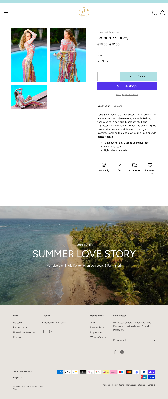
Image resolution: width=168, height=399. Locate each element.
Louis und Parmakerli (108, 32)
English (16, 377)
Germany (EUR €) (21, 371)
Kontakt (17, 337)
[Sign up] (153, 340)
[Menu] (5, 12)
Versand (118, 105)
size (99, 55)
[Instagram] (50, 331)
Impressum (96, 332)
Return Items (20, 327)
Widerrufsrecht (98, 337)
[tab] (105, 106)
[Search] (154, 13)
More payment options (127, 94)
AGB (92, 322)
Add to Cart (138, 76)
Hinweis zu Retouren (24, 332)
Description (103, 105)
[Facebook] (43, 331)
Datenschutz (97, 327)
